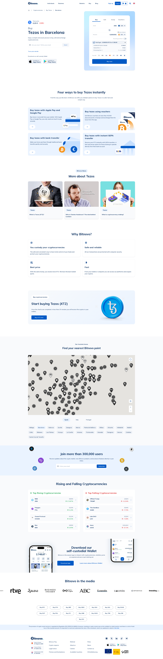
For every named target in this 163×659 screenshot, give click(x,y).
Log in (118, 3)
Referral (72, 642)
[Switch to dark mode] (130, 3)
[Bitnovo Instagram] (106, 638)
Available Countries (76, 652)
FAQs (89, 642)
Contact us (90, 648)
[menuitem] (50, 3)
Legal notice (53, 648)
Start (65, 45)
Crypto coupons (54, 645)
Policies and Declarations (57, 652)
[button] (134, 3)
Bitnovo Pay (53, 642)
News (89, 645)
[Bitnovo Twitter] (111, 638)
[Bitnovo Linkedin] (116, 638)
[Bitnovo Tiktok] (121, 638)
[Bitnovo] (33, 3)
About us (73, 645)
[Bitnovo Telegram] (126, 638)
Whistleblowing (92, 652)
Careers (72, 648)
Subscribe (101, 466)
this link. (116, 628)
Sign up (110, 3)
